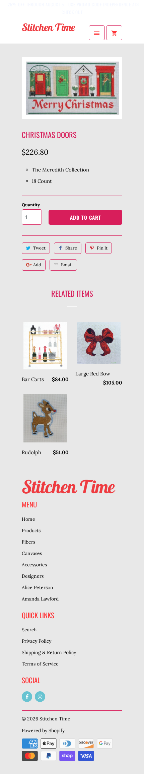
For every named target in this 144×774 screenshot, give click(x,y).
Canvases (32, 553)
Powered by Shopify (43, 730)
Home (28, 519)
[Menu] (97, 32)
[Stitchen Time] (48, 33)
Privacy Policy (36, 641)
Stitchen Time (55, 719)
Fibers (28, 542)
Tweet (39, 248)
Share (71, 248)
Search (29, 630)
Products (31, 530)
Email (67, 265)
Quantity (31, 205)
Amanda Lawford (40, 599)
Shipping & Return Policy (49, 652)
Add (37, 265)
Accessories (34, 565)
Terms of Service (40, 664)
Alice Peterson (37, 587)
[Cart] (114, 32)
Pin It (102, 248)
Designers (33, 576)
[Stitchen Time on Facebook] (27, 696)
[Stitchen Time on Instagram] (40, 696)
